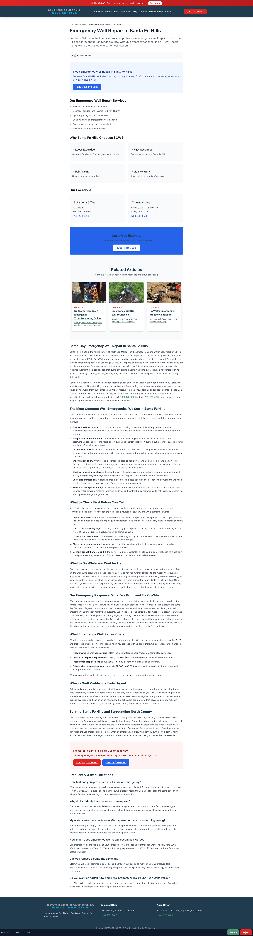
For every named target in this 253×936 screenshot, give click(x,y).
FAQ (135, 11)
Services (98, 11)
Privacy (28, 932)
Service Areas (111, 11)
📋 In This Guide (82, 55)
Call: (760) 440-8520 (87, 87)
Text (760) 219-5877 (116, 762)
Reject (246, 932)
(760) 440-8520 (195, 11)
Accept (233, 932)
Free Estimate (156, 11)
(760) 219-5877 (151, 397)
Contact (143, 11)
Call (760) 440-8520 (87, 762)
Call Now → (155, 3)
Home (74, 24)
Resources (126, 11)
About (168, 11)
